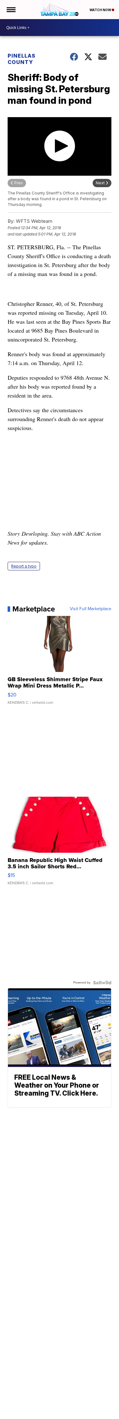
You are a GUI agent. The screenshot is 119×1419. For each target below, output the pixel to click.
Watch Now (100, 10)
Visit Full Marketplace (90, 609)
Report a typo (23, 566)
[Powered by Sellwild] (102, 982)
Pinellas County (22, 59)
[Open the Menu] (11, 10)
